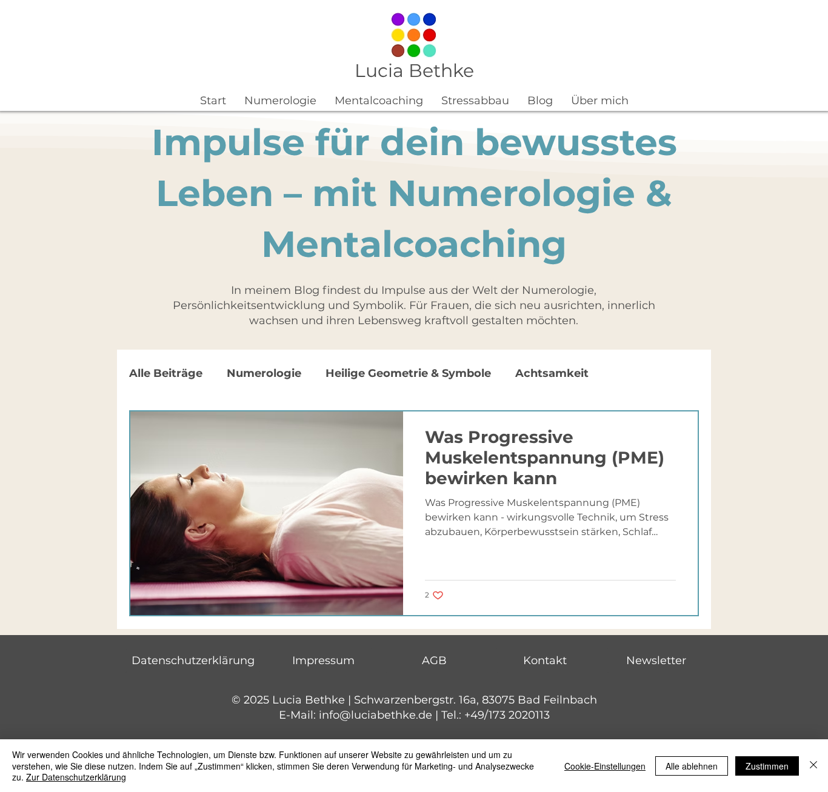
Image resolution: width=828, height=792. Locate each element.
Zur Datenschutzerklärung (76, 777)
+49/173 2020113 (507, 715)
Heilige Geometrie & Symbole (408, 373)
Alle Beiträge (165, 373)
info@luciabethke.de (375, 715)
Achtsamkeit (552, 373)
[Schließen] (813, 765)
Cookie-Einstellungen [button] (605, 766)
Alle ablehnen (692, 766)
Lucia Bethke (414, 70)
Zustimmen (767, 766)
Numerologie (264, 373)
